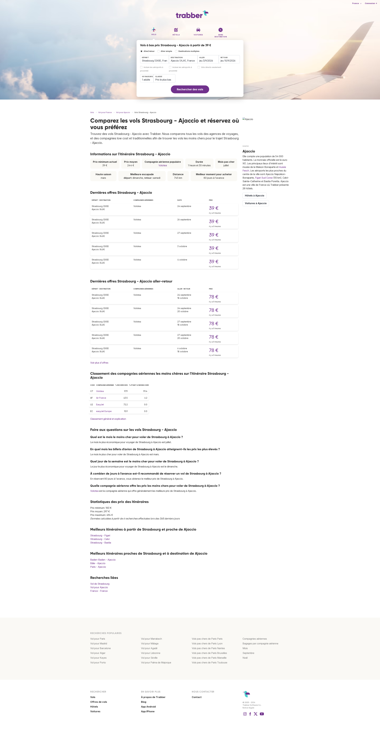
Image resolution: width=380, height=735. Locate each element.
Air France (101, 398)
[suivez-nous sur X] (255, 715)
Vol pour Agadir (149, 648)
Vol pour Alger (97, 653)
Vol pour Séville (149, 657)
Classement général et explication (108, 418)
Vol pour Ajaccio (99, 587)
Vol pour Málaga (149, 643)
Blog (143, 701)
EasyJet (100, 404)
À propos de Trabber (153, 697)
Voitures (95, 711)
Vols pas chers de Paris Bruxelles (209, 653)
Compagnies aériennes (255, 638)
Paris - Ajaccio (98, 566)
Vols (92, 697)
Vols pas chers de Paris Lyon (207, 643)
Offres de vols (98, 701)
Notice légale (248, 708)
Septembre (248, 653)
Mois (245, 648)
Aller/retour (149, 51)
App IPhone (148, 711)
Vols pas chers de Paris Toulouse (209, 662)
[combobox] (154, 59)
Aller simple (166, 51)
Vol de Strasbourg (99, 583)
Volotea (163, 165)
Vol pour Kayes (98, 657)
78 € (213, 297)
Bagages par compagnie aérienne (260, 643)
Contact (197, 697)
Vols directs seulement (211, 67)
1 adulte (146, 79)
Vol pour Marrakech (151, 638)
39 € (213, 208)
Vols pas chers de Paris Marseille (209, 657)
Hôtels (94, 706)
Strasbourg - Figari (100, 535)
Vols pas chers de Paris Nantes (208, 648)
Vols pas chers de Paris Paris (207, 638)
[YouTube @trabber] (261, 715)
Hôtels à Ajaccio (254, 195)
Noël (245, 657)
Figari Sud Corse (264, 177)
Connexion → (371, 3)
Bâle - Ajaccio (97, 563)
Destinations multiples (188, 51)
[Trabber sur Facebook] (250, 715)
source (246, 146)
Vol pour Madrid (98, 643)
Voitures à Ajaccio (256, 203)
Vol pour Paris (97, 638)
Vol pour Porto (98, 662)
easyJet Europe (104, 411)
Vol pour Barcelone (100, 648)
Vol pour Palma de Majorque (156, 662)
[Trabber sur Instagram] (245, 715)
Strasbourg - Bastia (100, 542)
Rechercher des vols (190, 89)
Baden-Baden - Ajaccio (103, 559)
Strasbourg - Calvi (100, 539)
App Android (148, 706)
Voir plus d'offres (99, 362)
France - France (99, 590)
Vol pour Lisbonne (150, 653)
